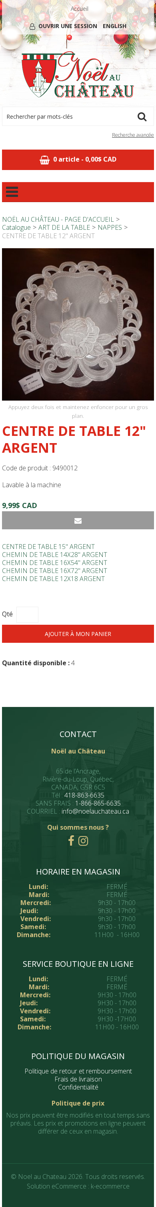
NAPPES (110, 227)
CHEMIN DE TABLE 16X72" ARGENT (54, 570)
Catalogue (16, 227)
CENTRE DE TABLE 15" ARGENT (48, 546)
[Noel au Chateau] (78, 75)
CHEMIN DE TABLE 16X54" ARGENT (54, 562)
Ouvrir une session (67, 26)
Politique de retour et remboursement (78, 1071)
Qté (7, 614)
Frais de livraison (78, 1079)
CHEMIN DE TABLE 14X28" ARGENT (54, 554)
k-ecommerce (110, 1186)
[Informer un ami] (78, 520)
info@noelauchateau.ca (95, 811)
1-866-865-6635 (98, 803)
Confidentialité (78, 1087)
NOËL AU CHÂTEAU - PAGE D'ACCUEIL (58, 219)
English (114, 26)
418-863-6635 (84, 795)
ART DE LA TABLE (64, 227)
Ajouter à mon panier (78, 634)
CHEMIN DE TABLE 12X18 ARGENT (53, 578)
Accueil (79, 8)
